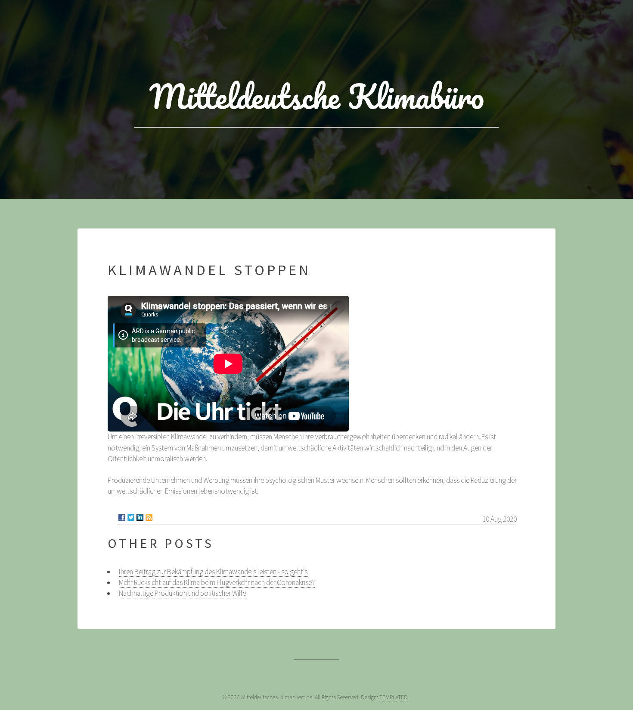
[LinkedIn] (140, 517)
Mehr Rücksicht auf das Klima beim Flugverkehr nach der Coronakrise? (217, 582)
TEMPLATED (393, 697)
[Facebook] (121, 517)
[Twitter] (130, 517)
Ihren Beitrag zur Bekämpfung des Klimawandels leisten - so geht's (213, 571)
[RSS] (149, 517)
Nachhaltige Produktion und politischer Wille (182, 593)
